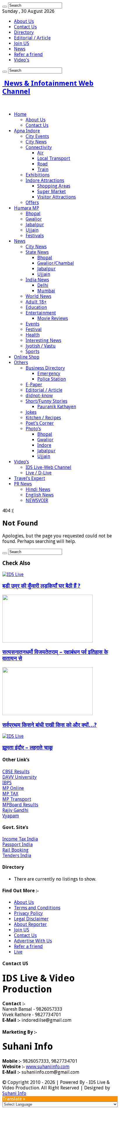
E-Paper (34, 384)
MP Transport (16, 799)
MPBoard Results (20, 804)
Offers (32, 202)
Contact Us (25, 27)
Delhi (42, 285)
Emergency (48, 373)
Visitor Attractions (56, 197)
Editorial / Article (32, 38)
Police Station (51, 379)
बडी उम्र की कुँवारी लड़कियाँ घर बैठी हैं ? (41, 586)
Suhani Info (14, 1093)
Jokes (31, 412)
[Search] (4, 7)
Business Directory (45, 368)
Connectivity (39, 147)
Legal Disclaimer (31, 919)
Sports (32, 351)
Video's (21, 60)
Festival (34, 329)
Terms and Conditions (37, 908)
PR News (23, 484)
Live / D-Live (39, 473)
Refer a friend (28, 54)
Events (32, 324)
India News (37, 280)
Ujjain (32, 230)
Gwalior (34, 219)
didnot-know (39, 395)
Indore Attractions (45, 180)
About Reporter (30, 924)
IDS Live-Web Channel (48, 467)
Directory (24, 32)
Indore (44, 445)
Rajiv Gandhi (15, 810)
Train (42, 169)
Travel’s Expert (29, 478)
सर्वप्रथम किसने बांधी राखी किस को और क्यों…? (49, 725)
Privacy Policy (28, 913)
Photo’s (33, 428)
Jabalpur (35, 224)
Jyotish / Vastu (41, 346)
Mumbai (46, 291)
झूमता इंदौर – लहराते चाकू (27, 747)
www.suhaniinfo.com (47, 1066)
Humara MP (26, 208)
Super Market (51, 191)
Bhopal (33, 213)
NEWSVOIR (37, 500)
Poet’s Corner (40, 423)
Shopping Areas (53, 186)
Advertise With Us (33, 941)
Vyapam (10, 816)
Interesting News (43, 340)
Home (20, 114)
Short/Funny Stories (46, 401)
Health (33, 335)
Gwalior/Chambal (55, 263)
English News (40, 495)
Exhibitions (38, 175)
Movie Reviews (52, 318)
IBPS (7, 782)
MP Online (13, 788)
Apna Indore (27, 131)
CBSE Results (15, 771)
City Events (37, 136)
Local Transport (53, 158)
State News (37, 252)
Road (42, 164)
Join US (21, 43)
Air (40, 153)
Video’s (21, 462)
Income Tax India (20, 839)
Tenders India (16, 855)
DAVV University (19, 777)
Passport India (17, 844)
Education (36, 307)
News (19, 49)
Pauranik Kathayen (56, 406)
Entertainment (41, 313)
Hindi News (38, 489)
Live (18, 952)
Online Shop (26, 357)
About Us (24, 21)
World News (38, 296)
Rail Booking (15, 850)
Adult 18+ (36, 302)
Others (21, 362)
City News (36, 142)
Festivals (35, 235)
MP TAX (10, 793)
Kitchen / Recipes (43, 417)
